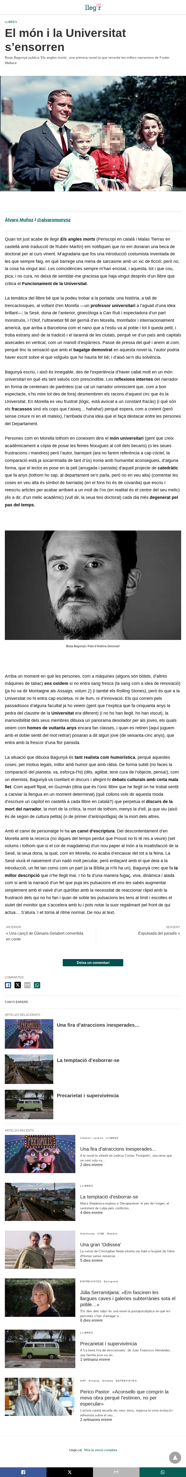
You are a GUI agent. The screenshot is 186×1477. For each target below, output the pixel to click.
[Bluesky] (24, 203)
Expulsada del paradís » (159, 933)
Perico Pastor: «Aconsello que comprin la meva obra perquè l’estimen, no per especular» (124, 1397)
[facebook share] (8, 985)
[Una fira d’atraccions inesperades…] (29, 1034)
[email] (116, 1472)
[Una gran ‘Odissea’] (40, 1250)
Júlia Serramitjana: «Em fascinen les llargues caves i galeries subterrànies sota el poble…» (127, 1298)
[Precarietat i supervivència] (29, 1104)
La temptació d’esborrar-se (88, 1060)
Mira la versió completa (100, 1450)
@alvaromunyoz (54, 219)
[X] (16, 203)
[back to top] (175, 1458)
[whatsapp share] (37, 985)
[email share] (27, 985)
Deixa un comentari (93, 963)
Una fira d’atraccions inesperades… (98, 1025)
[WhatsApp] (47, 203)
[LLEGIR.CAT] (93, 7)
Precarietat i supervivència (88, 1095)
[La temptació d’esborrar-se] (29, 1069)
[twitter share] (18, 985)
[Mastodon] (32, 203)
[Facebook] (9, 203)
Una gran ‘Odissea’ (100, 1244)
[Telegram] (40, 203)
